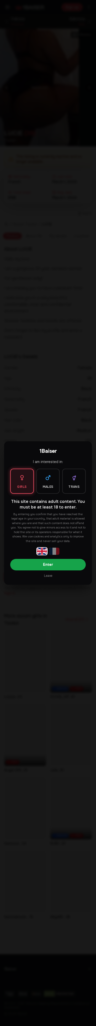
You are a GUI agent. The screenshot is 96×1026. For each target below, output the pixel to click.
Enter (48, 564)
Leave (48, 576)
